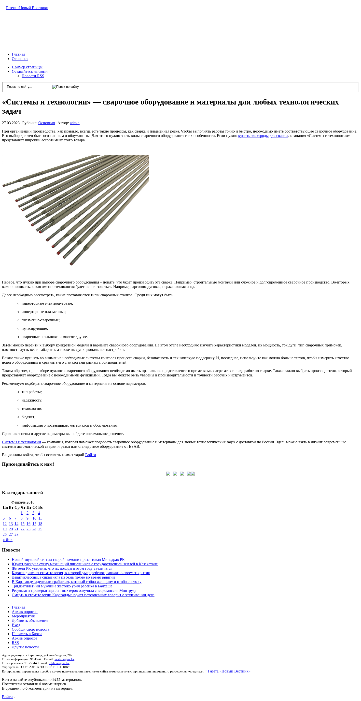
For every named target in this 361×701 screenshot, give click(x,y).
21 (16, 529)
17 (34, 524)
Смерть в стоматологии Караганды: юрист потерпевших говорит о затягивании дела (83, 595)
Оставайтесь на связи (30, 71)
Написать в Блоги (27, 634)
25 (40, 529)
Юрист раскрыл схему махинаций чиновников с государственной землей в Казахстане (85, 564)
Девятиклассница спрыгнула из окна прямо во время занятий (63, 577)
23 (28, 529)
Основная (20, 59)
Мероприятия (23, 616)
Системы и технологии (21, 442)
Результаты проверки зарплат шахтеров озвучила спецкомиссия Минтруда (74, 590)
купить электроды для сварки (263, 136)
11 (40, 518)
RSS (15, 643)
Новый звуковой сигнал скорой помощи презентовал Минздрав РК (68, 559)
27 (11, 534)
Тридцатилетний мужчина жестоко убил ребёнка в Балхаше (62, 586)
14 (16, 524)
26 (5, 534)
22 (23, 529)
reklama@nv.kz (59, 663)
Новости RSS (33, 76)
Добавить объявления (30, 620)
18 (40, 524)
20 (11, 529)
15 (23, 524)
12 (5, 524)
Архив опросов (25, 612)
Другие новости (25, 647)
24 (34, 529)
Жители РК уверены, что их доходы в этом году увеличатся (62, 568)
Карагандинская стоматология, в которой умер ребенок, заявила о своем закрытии (81, 573)
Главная (18, 54)
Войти (90, 455)
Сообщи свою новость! (31, 629)
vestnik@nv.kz (64, 659)
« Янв (8, 540)
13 (11, 524)
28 (16, 534)
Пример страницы (27, 67)
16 (28, 524)
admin (75, 123)
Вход (16, 625)
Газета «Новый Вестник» (27, 8)
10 (34, 518)
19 (5, 529)
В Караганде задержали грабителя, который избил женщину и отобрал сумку (76, 582)
